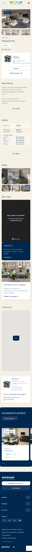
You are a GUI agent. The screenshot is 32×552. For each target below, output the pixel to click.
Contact (16, 68)
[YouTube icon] (20, 520)
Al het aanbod (8, 418)
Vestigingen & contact (15, 483)
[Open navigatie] (3, 3)
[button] (29, 3)
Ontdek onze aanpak (10, 296)
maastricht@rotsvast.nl (23, 63)
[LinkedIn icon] (9, 520)
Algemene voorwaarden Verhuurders (13, 532)
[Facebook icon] (4, 520)
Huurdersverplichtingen (9, 538)
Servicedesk (16, 488)
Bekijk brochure (15, 73)
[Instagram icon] (14, 520)
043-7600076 (20, 61)
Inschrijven (7, 257)
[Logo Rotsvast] (16, 3)
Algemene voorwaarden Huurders (12, 529)
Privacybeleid (6, 535)
